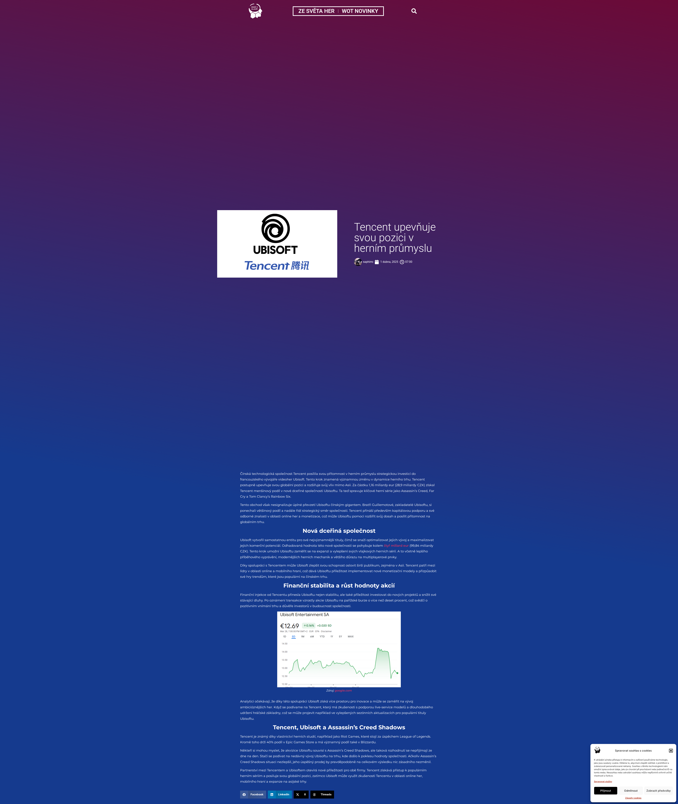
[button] (671, 750)
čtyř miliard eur (396, 546)
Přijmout (605, 790)
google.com (343, 690)
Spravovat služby (603, 781)
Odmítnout (631, 790)
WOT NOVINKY (360, 11)
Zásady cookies (633, 798)
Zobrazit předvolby (658, 790)
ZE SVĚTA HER (316, 11)
